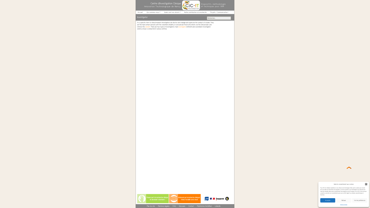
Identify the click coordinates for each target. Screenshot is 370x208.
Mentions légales (343, 204)
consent (147, 27)
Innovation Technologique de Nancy (162, 6)
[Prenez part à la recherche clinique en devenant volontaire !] (142, 198)
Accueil (140, 12)
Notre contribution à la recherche (195, 12)
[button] (366, 184)
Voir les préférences (359, 200)
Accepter (327, 200)
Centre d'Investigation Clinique (166, 3)
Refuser (344, 200)
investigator (182, 27)
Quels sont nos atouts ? (172, 12)
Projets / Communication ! (219, 12)
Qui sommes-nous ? (153, 12)
